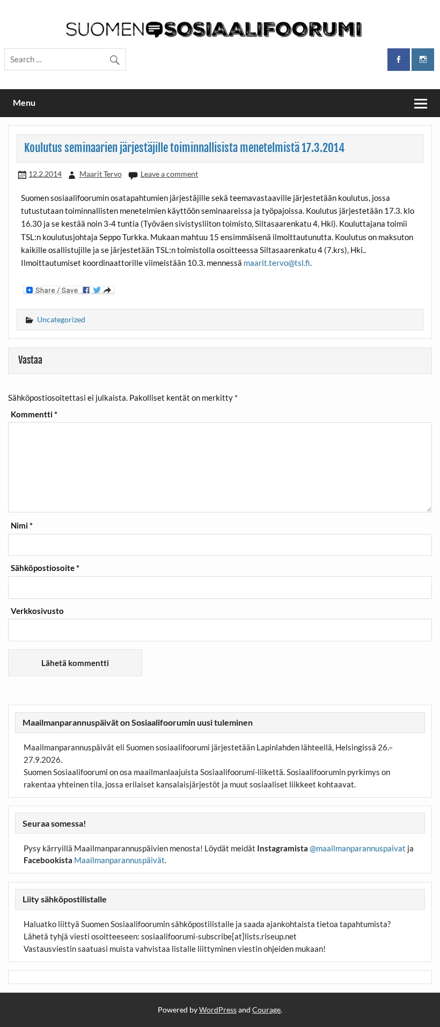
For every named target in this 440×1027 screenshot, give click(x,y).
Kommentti (34, 414)
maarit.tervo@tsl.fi (277, 262)
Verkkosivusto (37, 611)
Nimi (22, 526)
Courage (266, 1009)
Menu (24, 102)
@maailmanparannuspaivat (358, 848)
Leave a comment (169, 173)
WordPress (218, 1009)
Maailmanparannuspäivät (119, 860)
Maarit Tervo (100, 173)
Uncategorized (61, 319)
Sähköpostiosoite (45, 568)
